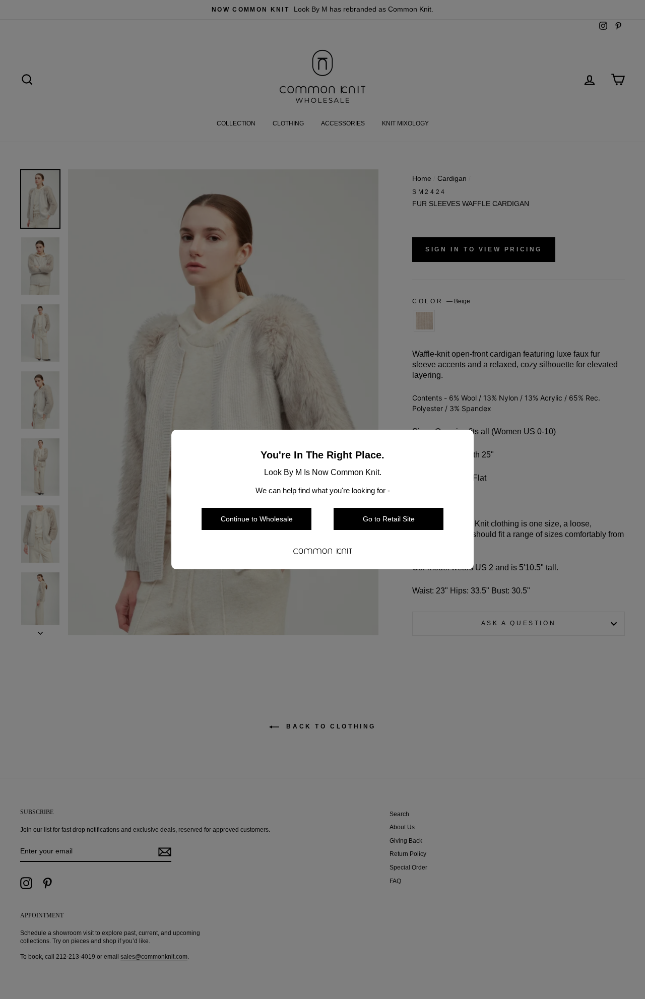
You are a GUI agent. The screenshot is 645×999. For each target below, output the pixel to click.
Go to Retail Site (389, 519)
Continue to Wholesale (257, 519)
